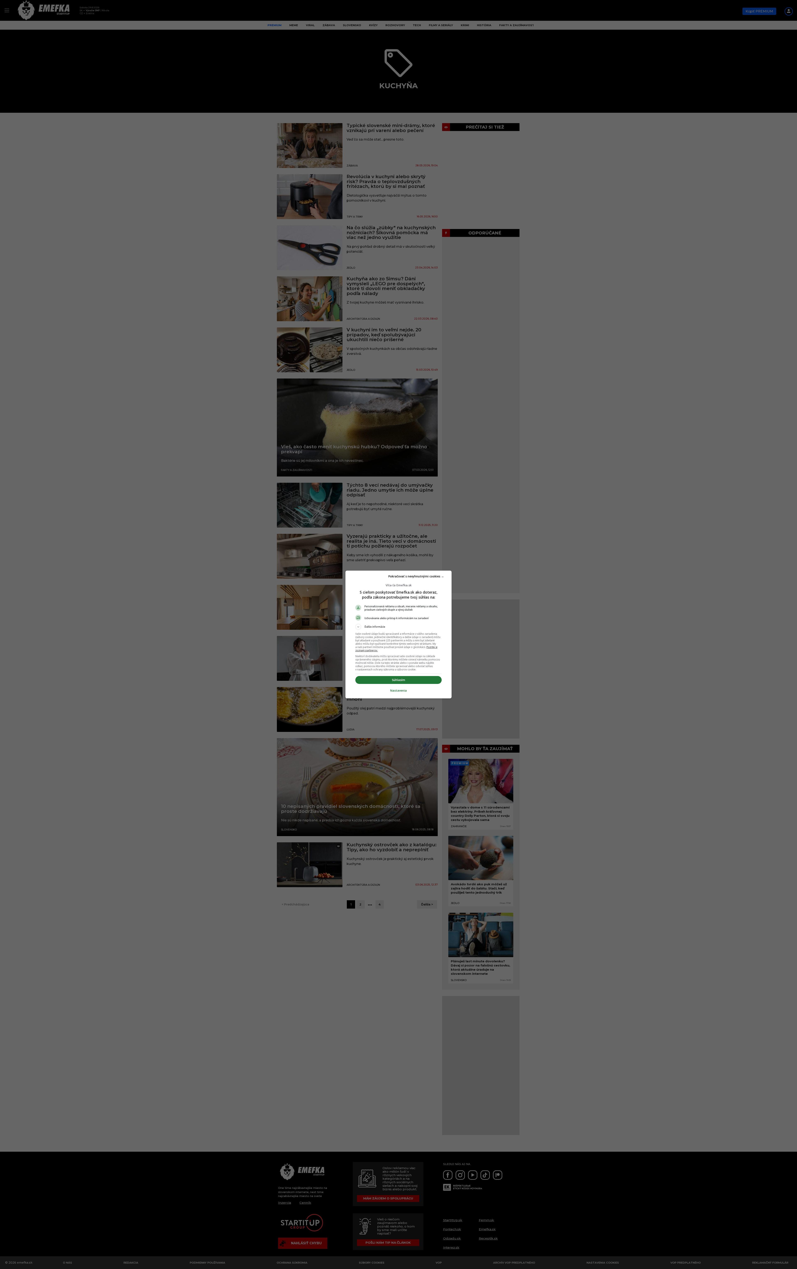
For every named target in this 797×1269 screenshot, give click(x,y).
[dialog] (398, 634)
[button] (398, 627)
